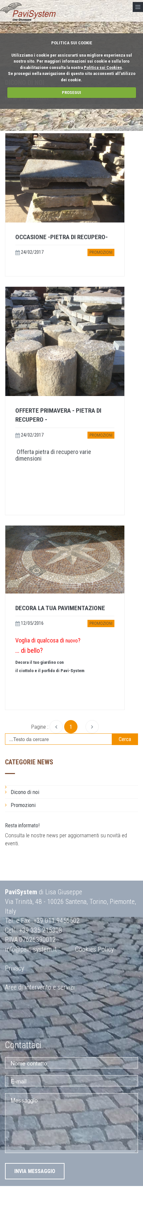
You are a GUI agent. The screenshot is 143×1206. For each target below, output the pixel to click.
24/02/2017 (32, 252)
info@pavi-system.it (31, 949)
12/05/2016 (32, 623)
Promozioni (100, 252)
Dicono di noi (25, 792)
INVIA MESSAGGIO (34, 1171)
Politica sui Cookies (103, 67)
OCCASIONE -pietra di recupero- (61, 237)
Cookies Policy (94, 949)
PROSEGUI (71, 92)
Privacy (14, 968)
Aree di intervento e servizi (40, 987)
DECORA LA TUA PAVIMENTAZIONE (60, 608)
